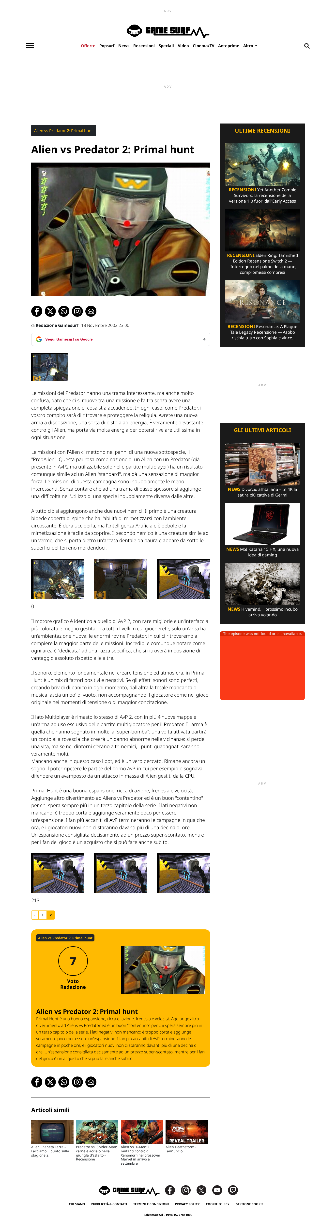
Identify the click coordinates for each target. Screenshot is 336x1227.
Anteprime (228, 45)
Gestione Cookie (249, 1204)
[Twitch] (233, 1189)
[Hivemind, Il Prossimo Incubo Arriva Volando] (262, 583)
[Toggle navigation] (30, 45)
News (123, 45)
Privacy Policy (187, 1204)
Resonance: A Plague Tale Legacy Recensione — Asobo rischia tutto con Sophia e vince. (262, 332)
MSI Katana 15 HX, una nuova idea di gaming (262, 552)
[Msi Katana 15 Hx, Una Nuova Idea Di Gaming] (262, 523)
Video (183, 45)
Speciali (166, 45)
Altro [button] (248, 45)
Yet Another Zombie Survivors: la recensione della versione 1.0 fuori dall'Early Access (262, 195)
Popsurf (106, 45)
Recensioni (144, 45)
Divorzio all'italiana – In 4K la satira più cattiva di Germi (262, 492)
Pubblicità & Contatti (109, 1204)
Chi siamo (77, 1204)
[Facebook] (172, 1189)
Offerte (88, 45)
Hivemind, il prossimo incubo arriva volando (263, 612)
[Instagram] (188, 1189)
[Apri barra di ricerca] (307, 45)
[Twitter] (204, 1189)
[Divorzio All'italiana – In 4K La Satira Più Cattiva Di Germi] (262, 463)
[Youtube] (219, 1189)
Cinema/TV (203, 45)
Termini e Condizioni (151, 1204)
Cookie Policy (217, 1204)
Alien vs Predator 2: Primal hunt (63, 130)
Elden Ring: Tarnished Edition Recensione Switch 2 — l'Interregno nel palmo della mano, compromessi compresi (262, 263)
